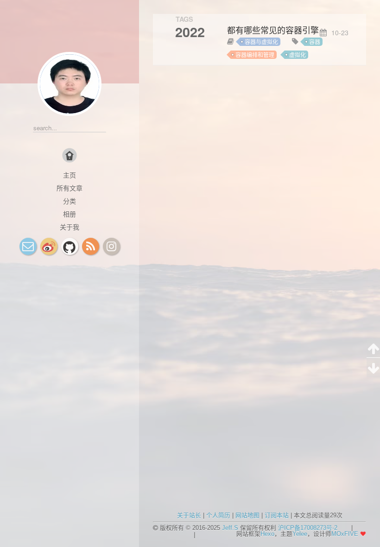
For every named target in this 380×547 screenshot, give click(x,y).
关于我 (69, 226)
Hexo (267, 533)
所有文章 (69, 187)
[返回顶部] (373, 348)
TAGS (184, 19)
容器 (314, 41)
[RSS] (90, 246)
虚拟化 (297, 54)
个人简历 (218, 515)
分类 (69, 200)
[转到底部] (373, 367)
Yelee (299, 533)
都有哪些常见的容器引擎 (273, 30)
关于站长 (189, 515)
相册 (69, 213)
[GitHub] (69, 246)
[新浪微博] (48, 246)
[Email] (28, 246)
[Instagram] (111, 246)
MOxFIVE (344, 533)
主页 (69, 174)
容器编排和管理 (254, 54)
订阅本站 (277, 515)
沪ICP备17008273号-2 (307, 527)
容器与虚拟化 (261, 41)
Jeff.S (230, 527)
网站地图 (247, 515)
